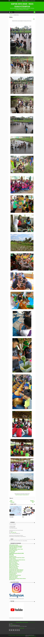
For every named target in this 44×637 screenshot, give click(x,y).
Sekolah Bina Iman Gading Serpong (16, 569)
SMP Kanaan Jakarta (13, 577)
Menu (9, 1)
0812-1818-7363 (13, 532)
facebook (19, 1)
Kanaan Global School (13, 550)
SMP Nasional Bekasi (13, 548)
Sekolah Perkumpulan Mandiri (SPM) (16, 553)
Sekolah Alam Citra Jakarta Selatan (16, 570)
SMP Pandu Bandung (13, 567)
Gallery (11, 17)
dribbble (25, 1)
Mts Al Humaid (12, 579)
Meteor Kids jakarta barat (14, 564)
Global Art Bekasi (12, 574)
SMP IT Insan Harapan (13, 563)
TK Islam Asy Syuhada (13, 568)
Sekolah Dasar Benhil (13, 576)
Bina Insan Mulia (12, 551)
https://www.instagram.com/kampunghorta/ (22, 494)
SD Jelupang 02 (12, 552)
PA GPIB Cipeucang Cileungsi (15, 575)
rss (22, 1)
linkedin (24, 1)
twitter (18, 1)
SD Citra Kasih (11, 555)
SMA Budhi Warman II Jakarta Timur (16, 549)
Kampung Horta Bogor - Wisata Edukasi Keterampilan (22, 5)
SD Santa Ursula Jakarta (14, 566)
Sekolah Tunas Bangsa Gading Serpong (17, 559)
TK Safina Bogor (12, 558)
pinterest (27, 1)
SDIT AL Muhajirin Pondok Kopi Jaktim (16, 557)
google (21, 1)
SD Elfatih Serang (12, 556)
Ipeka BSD (11, 554)
